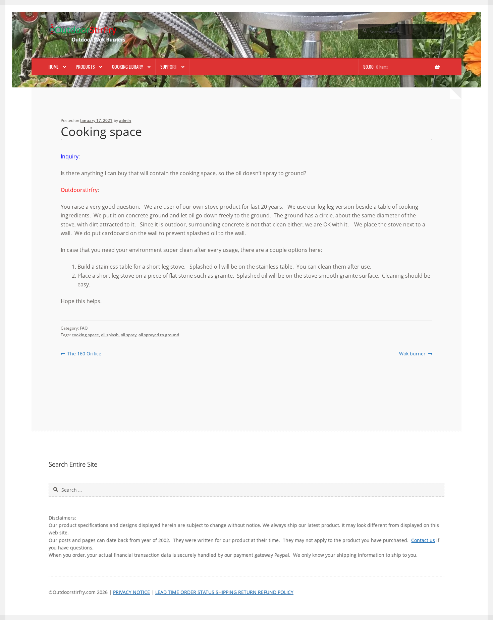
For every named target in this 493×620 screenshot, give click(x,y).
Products (85, 66)
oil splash (110, 335)
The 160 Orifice (84, 353)
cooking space (85, 335)
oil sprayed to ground (159, 335)
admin (125, 120)
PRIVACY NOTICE (131, 592)
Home (53, 66)
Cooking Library (127, 66)
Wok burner (412, 353)
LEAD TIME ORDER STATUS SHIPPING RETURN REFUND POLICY (224, 592)
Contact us (423, 540)
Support (168, 66)
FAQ (84, 328)
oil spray (128, 335)
